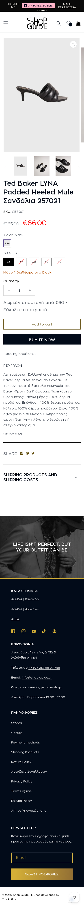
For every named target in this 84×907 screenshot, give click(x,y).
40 (59, 260)
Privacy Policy (21, 781)
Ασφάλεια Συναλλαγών (29, 771)
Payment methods (25, 742)
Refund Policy (21, 800)
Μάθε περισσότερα (67, 6)
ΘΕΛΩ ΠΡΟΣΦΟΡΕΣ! (42, 874)
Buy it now (42, 340)
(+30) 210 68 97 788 (44, 667)
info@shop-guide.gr (37, 677)
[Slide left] (5, 167)
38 (34, 260)
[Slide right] (79, 167)
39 (46, 260)
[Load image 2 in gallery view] (41, 165)
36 (8, 260)
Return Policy (21, 761)
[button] (6, 23)
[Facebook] (21, 453)
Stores (16, 722)
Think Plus (9, 899)
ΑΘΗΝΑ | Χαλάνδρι (25, 599)
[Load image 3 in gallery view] (63, 165)
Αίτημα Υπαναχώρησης (28, 810)
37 (21, 260)
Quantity (11, 281)
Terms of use (21, 791)
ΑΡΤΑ (15, 618)
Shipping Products (25, 752)
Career (16, 732)
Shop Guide (21, 895)
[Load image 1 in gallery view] (20, 165)
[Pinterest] (27, 453)
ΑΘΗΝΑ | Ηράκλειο (25, 609)
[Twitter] (32, 453)
